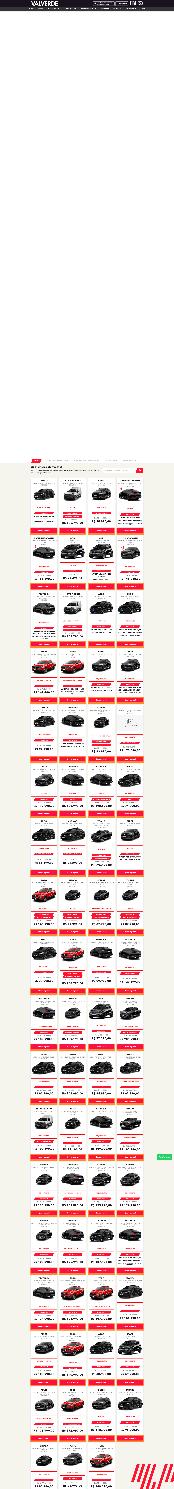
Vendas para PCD (70, 8)
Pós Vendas (117, 8)
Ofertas (31, 8)
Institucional (131, 8)
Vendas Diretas (54, 8)
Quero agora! (44, 530)
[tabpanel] (56, 461)
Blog (143, 8)
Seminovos (105, 8)
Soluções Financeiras (88, 8)
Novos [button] (40, 8)
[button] (13, 234)
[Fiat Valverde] (44, 3)
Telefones (122, 3)
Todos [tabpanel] (36, 461)
